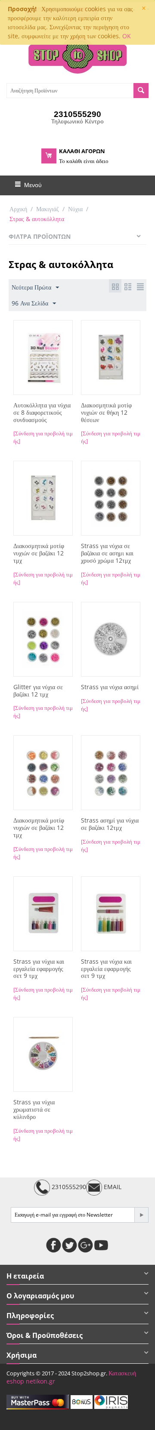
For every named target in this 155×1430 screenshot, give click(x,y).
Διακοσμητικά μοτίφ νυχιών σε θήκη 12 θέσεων (106, 412)
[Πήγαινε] (141, 1215)
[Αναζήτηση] (141, 90)
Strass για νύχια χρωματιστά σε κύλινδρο (34, 1109)
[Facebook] (54, 1245)
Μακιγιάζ (47, 209)
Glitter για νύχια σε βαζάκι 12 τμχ (38, 691)
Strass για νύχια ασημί (110, 687)
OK (126, 36)
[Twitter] (70, 1245)
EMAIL (111, 1187)
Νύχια (75, 209)
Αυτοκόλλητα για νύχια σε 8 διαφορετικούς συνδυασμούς (42, 412)
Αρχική (18, 209)
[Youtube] (101, 1245)
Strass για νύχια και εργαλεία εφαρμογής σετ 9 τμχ (38, 969)
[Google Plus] (85, 1245)
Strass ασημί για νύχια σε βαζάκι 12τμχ (110, 824)
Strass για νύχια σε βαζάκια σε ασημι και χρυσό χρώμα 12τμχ (107, 553)
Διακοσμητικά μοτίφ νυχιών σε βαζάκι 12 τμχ (38, 553)
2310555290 (68, 1187)
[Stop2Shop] (77, 54)
